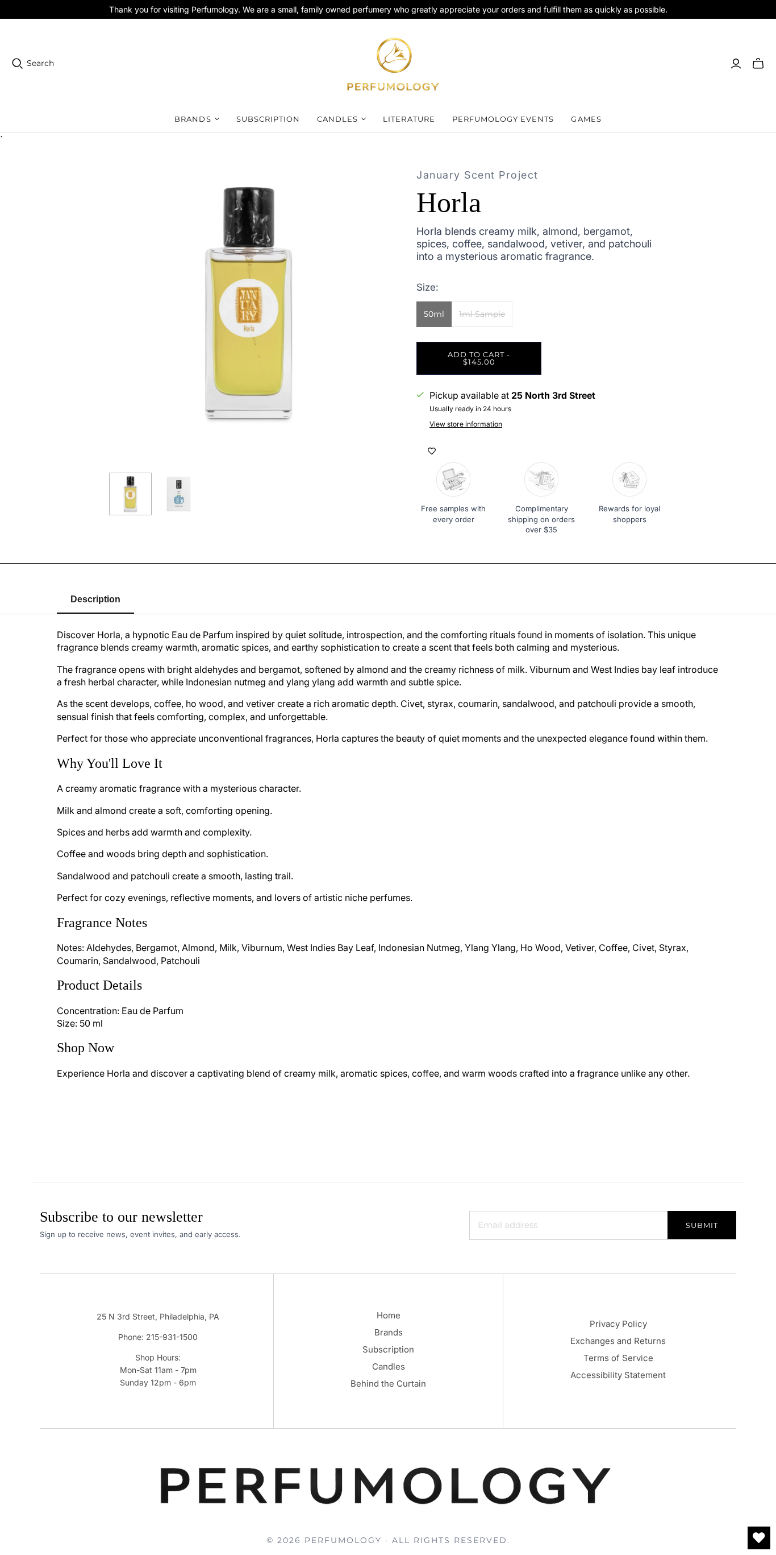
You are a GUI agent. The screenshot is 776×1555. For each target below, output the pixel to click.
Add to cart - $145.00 (479, 358)
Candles (388, 1366)
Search (40, 63)
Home (388, 1315)
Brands (388, 1332)
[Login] (736, 63)
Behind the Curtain (388, 1383)
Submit (702, 1225)
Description (95, 599)
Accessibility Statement (618, 1375)
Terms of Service (618, 1358)
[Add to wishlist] (431, 451)
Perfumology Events (503, 118)
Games (586, 118)
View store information (465, 424)
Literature (409, 118)
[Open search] (17, 63)
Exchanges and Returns (618, 1340)
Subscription (268, 118)
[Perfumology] (393, 63)
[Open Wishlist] (759, 1538)
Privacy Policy (618, 1323)
